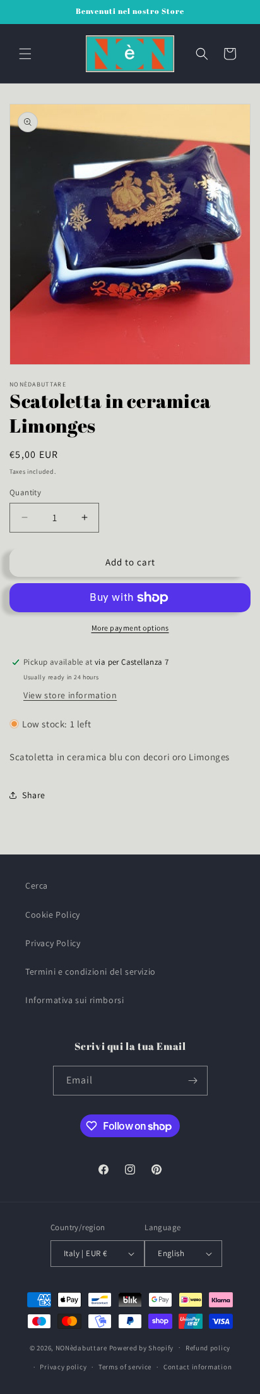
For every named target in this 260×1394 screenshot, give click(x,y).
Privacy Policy (52, 943)
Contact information (197, 1366)
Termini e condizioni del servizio (90, 971)
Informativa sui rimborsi (74, 1000)
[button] (25, 54)
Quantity (25, 492)
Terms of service (124, 1366)
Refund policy (208, 1347)
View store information (70, 695)
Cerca (36, 885)
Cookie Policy (52, 914)
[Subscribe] (193, 1080)
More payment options (130, 627)
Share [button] (33, 795)
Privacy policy (63, 1366)
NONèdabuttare (81, 1347)
